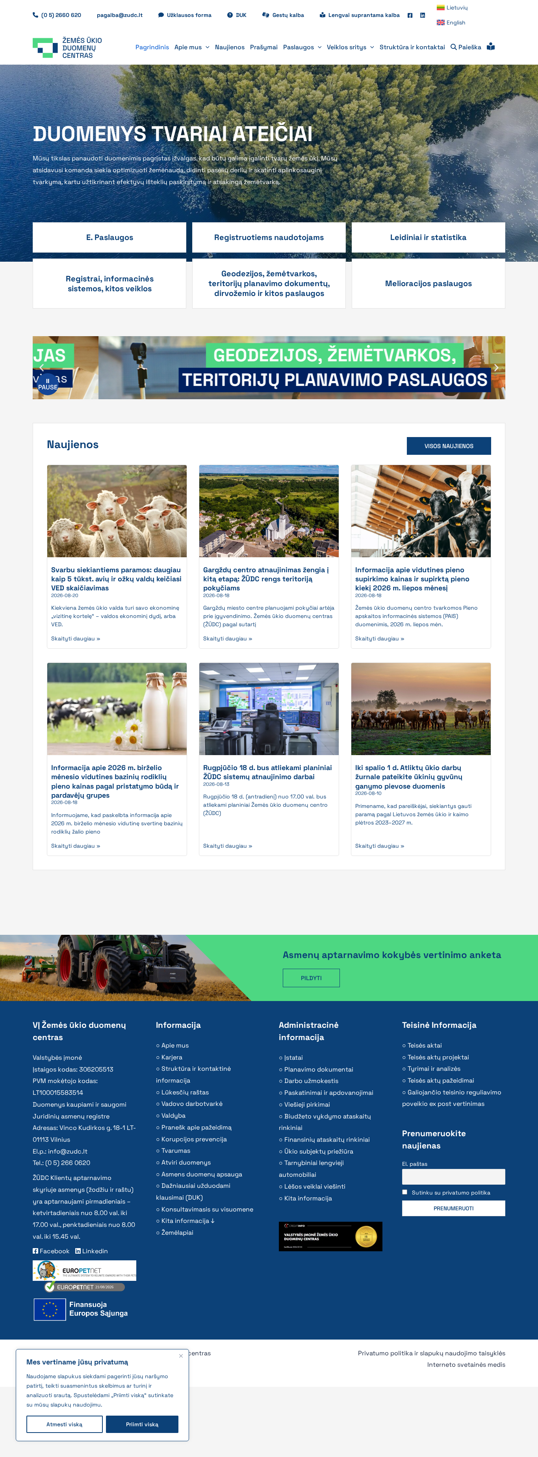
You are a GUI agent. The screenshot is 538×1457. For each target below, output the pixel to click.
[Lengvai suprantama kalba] (490, 47)
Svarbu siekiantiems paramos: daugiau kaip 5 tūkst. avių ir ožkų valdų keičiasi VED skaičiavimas (116, 579)
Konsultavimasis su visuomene (207, 1209)
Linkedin (94, 1251)
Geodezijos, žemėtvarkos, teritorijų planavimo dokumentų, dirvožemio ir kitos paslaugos (269, 283)
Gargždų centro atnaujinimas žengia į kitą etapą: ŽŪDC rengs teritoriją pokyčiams (266, 579)
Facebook (54, 1251)
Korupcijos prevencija (194, 1139)
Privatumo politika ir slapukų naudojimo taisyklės (431, 1353)
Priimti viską (142, 1424)
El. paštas (414, 1163)
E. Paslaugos (109, 237)
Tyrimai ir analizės (434, 1068)
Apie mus (175, 1045)
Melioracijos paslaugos (428, 283)
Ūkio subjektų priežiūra (318, 1151)
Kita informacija (308, 1198)
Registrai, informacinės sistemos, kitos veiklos (110, 284)
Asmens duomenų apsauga (201, 1174)
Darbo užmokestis (311, 1081)
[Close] (181, 1355)
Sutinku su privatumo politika (451, 1192)
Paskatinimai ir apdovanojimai (328, 1093)
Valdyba (173, 1115)
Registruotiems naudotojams (269, 237)
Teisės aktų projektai (438, 1057)
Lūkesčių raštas (185, 1092)
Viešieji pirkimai (307, 1104)
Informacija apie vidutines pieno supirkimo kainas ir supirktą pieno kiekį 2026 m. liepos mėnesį (412, 579)
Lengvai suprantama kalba (364, 15)
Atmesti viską (64, 1424)
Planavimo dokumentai (318, 1069)
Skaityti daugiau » (75, 638)
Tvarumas (175, 1150)
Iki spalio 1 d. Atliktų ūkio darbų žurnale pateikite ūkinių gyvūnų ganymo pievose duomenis (408, 777)
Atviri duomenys (186, 1162)
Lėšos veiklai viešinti (314, 1186)
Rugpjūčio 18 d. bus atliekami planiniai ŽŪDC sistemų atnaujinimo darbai (267, 772)
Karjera (171, 1057)
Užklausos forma (193, 15)
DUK (245, 15)
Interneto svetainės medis (466, 1364)
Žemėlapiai (177, 1232)
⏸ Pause (48, 384)
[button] (206, 47)
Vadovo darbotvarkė (192, 1104)
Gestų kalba (292, 15)
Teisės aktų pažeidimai (441, 1080)
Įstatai (293, 1057)
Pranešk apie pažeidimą (196, 1127)
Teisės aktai (425, 1045)
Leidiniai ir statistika (428, 237)
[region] (102, 1395)
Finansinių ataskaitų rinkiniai (327, 1139)
